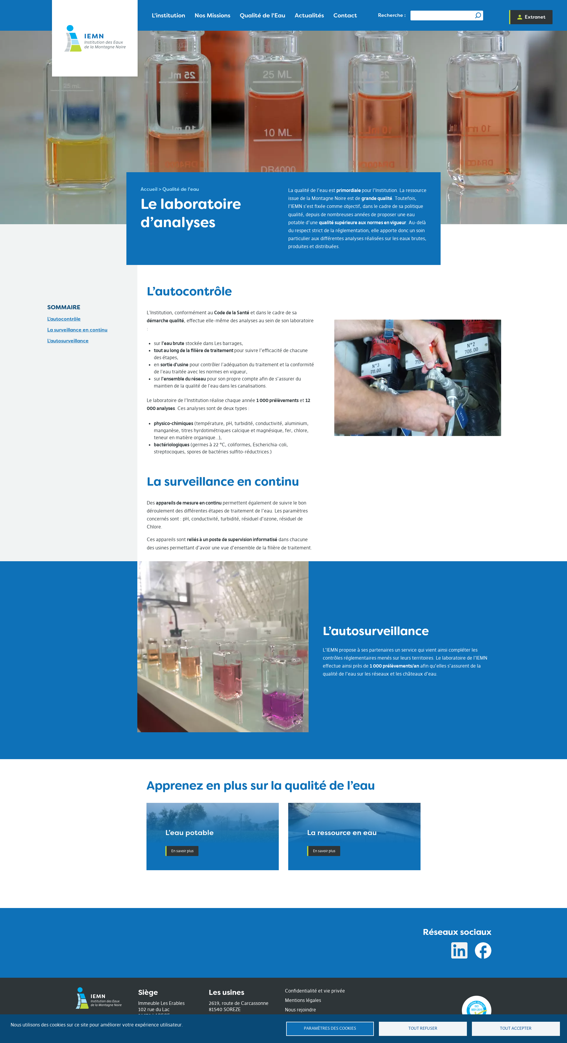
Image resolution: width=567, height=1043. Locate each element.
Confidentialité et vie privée (315, 991)
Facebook (483, 950)
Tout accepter (516, 1028)
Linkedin (459, 950)
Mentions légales (303, 1000)
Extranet (535, 17)
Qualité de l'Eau (262, 15)
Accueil (149, 189)
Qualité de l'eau (180, 189)
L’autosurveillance (68, 341)
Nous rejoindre (300, 1010)
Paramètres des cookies (330, 1028)
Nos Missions (212, 15)
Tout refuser (422, 1028)
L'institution (168, 15)
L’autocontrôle (64, 319)
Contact (345, 15)
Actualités (309, 15)
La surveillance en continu (77, 330)
